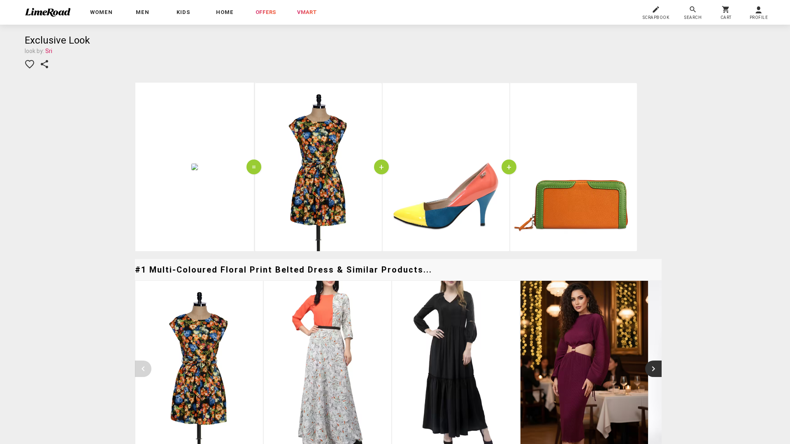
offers (266, 12)
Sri (48, 51)
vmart (307, 12)
